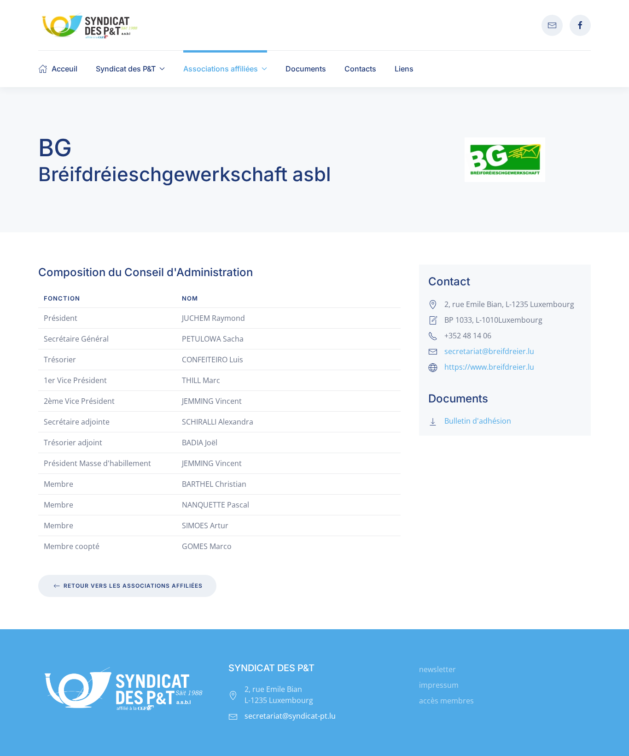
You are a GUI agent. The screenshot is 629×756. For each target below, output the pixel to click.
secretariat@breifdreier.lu (489, 351)
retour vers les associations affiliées (133, 585)
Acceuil (64, 68)
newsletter (437, 669)
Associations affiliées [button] (220, 68)
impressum (439, 685)
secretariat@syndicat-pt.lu (290, 716)
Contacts (360, 68)
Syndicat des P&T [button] (126, 68)
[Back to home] (90, 25)
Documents (305, 68)
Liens (404, 68)
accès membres (446, 701)
